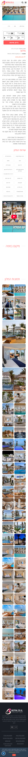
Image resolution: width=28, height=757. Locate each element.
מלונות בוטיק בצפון (20, 735)
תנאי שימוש (7, 741)
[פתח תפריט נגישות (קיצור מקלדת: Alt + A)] (3, 753)
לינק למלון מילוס (19, 57)
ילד (16, 37)
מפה (15, 26)
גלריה (9, 26)
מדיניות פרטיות (20, 743)
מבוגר (22, 37)
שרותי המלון (22, 26)
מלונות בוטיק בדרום (20, 741)
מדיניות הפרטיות (12, 752)
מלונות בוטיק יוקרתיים (8, 738)
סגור (14, 755)
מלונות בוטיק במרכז (8, 735)
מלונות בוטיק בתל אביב (20, 738)
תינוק (8, 37)
